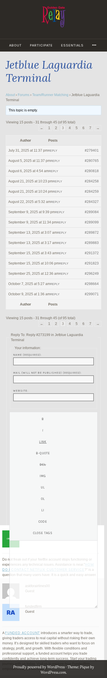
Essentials (72, 45)
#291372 (92, 253)
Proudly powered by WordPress (39, 667)
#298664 (92, 284)
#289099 (92, 222)
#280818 (92, 171)
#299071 (92, 294)
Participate (41, 45)
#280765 (92, 161)
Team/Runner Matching (50, 95)
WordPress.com (53, 672)
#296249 (92, 274)
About (15, 45)
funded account (22, 633)
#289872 (92, 233)
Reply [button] (52, 150)
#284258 (92, 181)
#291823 (92, 263)
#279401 (92, 150)
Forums (23, 95)
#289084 (92, 212)
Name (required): (27, 354)
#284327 (92, 202)
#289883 (92, 243)
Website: (20, 390)
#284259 (92, 192)
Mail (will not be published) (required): (47, 372)
